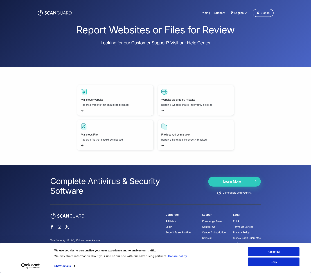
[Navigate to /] (54, 13)
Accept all (274, 251)
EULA (236, 221)
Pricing (205, 13)
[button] (263, 13)
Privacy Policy (241, 232)
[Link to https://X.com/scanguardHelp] (67, 227)
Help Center (199, 42)
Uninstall (207, 237)
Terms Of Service (243, 226)
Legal (236, 214)
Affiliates (171, 221)
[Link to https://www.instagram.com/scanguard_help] (59, 227)
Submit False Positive (178, 232)
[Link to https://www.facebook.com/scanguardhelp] (52, 227)
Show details (62, 265)
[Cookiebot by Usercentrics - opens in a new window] (30, 266)
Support (219, 13)
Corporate (172, 214)
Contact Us (208, 226)
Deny (274, 261)
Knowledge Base (212, 221)
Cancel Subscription (214, 232)
